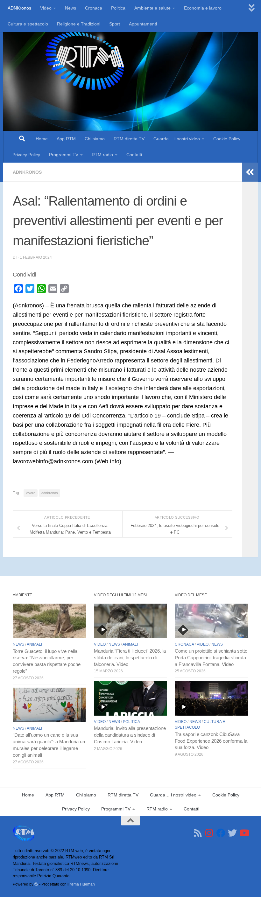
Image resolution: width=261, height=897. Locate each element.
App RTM (66, 138)
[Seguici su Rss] (198, 833)
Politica (118, 8)
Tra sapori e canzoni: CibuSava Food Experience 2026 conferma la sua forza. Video (211, 741)
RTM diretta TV (129, 138)
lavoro (30, 493)
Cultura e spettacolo (28, 23)
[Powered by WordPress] (36, 884)
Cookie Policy (226, 138)
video (100, 644)
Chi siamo (95, 138)
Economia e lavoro (203, 8)
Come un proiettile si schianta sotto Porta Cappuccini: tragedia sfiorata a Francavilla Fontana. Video (211, 657)
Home (42, 138)
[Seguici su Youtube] (243, 833)
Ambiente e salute (152, 8)
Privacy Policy (26, 154)
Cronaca (93, 8)
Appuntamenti (143, 23)
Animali (34, 644)
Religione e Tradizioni (78, 23)
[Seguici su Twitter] (232, 833)
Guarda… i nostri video (176, 138)
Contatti (134, 154)
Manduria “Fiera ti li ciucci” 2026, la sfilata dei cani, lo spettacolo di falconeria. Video (130, 657)
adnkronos (49, 493)
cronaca (184, 644)
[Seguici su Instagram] (209, 833)
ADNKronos (19, 8)
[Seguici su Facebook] (220, 833)
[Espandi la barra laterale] (250, 172)
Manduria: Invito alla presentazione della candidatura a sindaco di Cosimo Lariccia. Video (130, 735)
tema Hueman (82, 884)
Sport (114, 23)
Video (46, 8)
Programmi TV (63, 154)
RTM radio (102, 154)
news (18, 644)
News (70, 8)
